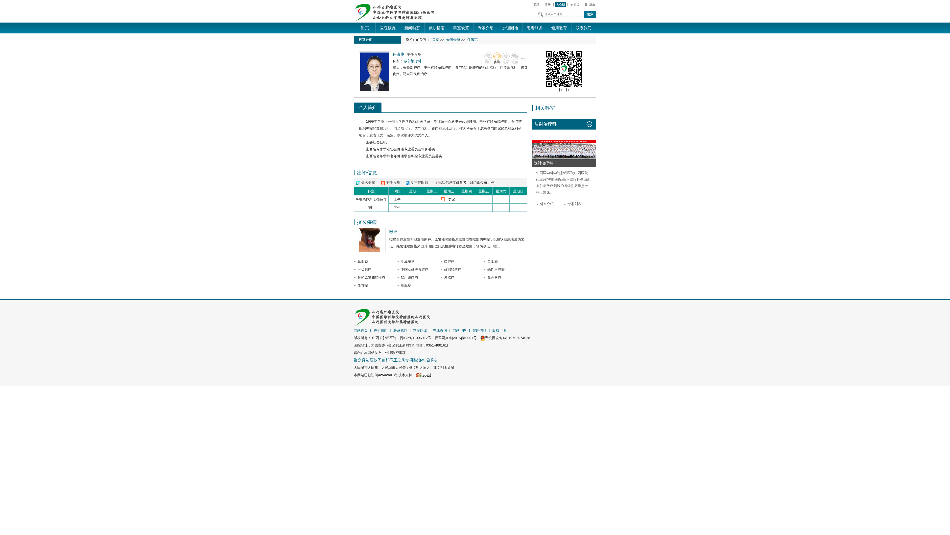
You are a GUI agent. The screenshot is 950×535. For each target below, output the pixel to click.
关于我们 (380, 330)
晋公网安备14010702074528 (507, 338)
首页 (435, 40)
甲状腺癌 (364, 269)
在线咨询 (440, 330)
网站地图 (460, 330)
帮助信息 (479, 330)
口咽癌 (492, 262)
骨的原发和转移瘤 (371, 277)
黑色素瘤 (494, 277)
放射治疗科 (571, 179)
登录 (536, 4)
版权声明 (499, 330)
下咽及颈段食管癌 (414, 269)
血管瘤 (362, 285)
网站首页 (361, 330)
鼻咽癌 (362, 262)
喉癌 (393, 232)
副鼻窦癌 (408, 262)
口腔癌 (449, 262)
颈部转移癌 (452, 269)
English (590, 4)
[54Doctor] (423, 375)
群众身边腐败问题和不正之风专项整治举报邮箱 (395, 360)
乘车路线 (420, 330)
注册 (548, 4)
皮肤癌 (449, 277)
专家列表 (574, 204)
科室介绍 (547, 204)
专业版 (574, 4)
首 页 (364, 28)
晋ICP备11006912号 (415, 338)
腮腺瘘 (406, 285)
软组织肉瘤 (409, 277)
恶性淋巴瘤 (496, 269)
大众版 (560, 4)
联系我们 (400, 330)
